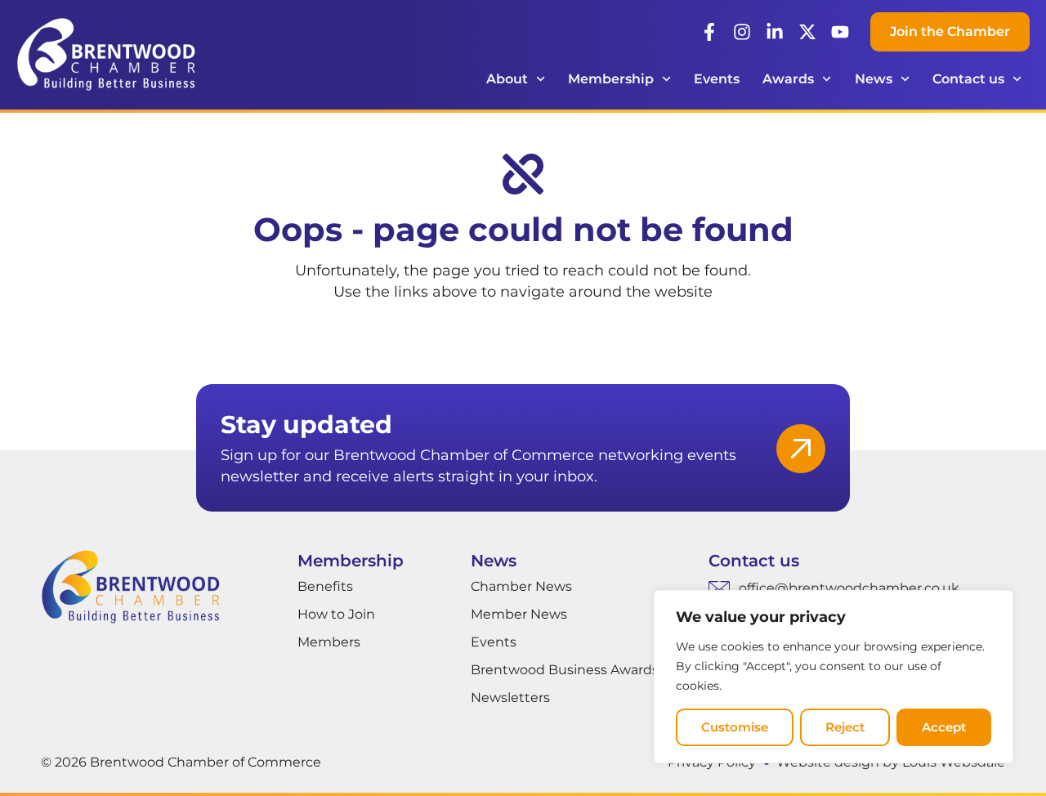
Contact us (968, 79)
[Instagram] (742, 32)
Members (328, 642)
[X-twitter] (807, 32)
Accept (944, 727)
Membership (611, 79)
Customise (734, 727)
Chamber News (521, 586)
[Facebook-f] (709, 32)
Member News (519, 614)
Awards (788, 79)
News (873, 79)
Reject (845, 727)
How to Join (336, 614)
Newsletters (510, 697)
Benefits (325, 586)
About (507, 79)
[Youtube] (840, 32)
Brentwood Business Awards (565, 669)
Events (717, 79)
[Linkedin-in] (775, 32)
